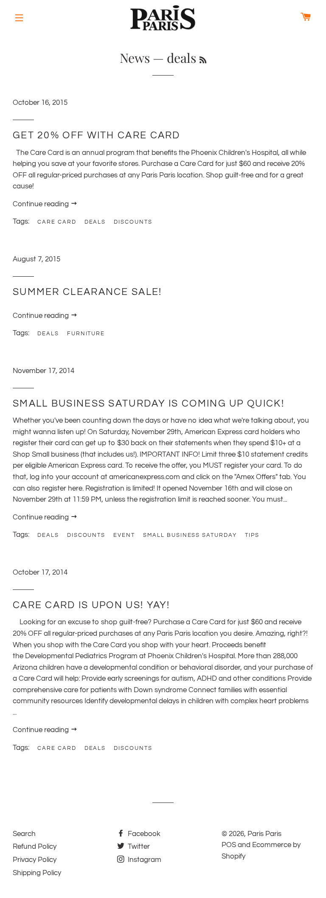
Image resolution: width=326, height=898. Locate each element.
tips (252, 535)
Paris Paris (264, 834)
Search (24, 834)
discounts (133, 222)
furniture (86, 334)
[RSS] (203, 60)
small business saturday (190, 535)
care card (56, 222)
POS (229, 845)
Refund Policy (34, 846)
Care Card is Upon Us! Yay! (91, 605)
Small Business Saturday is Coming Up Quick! (148, 403)
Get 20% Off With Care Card (96, 135)
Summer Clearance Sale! (87, 292)
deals (95, 222)
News (135, 57)
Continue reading (41, 204)
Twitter (138, 846)
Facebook (143, 834)
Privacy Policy (34, 860)
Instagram (143, 860)
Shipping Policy (37, 873)
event (124, 535)
